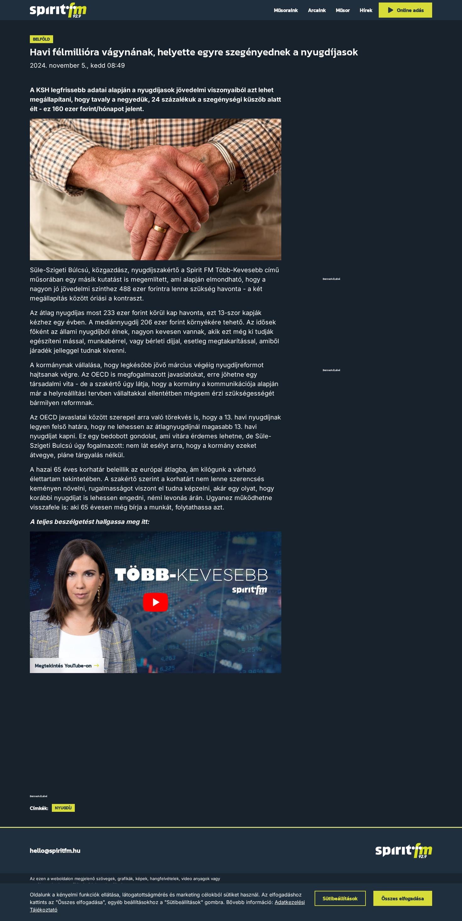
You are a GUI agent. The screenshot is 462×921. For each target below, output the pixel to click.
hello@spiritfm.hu (55, 850)
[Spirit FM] (58, 10)
